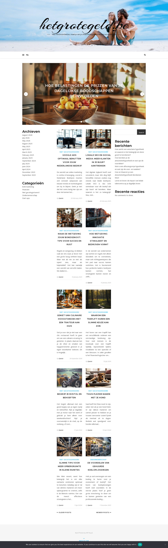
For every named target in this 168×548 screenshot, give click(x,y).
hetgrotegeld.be (84, 24)
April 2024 (26, 169)
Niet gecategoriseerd (84, 80)
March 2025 (27, 152)
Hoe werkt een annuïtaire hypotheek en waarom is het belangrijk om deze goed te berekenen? (129, 152)
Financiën (25, 189)
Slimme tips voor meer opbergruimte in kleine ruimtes (69, 466)
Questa (61, 198)
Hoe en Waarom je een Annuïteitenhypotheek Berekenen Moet (128, 175)
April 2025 (26, 149)
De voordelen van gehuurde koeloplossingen (98, 466)
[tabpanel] (84, 94)
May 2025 (26, 146)
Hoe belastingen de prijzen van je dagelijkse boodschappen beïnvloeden (84, 90)
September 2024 (29, 161)
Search (141, 132)
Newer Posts (103, 512)
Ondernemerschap (29, 195)
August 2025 (27, 143)
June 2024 (26, 166)
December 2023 (28, 172)
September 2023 (29, 175)
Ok (140, 544)
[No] (165, 544)
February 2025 (28, 155)
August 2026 (27, 135)
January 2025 (27, 158)
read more (84, 107)
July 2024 (25, 163)
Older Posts (64, 512)
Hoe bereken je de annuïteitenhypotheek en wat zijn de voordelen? (129, 161)
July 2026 (25, 138)
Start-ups (26, 198)
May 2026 (26, 141)
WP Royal (89, 533)
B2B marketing (28, 187)
